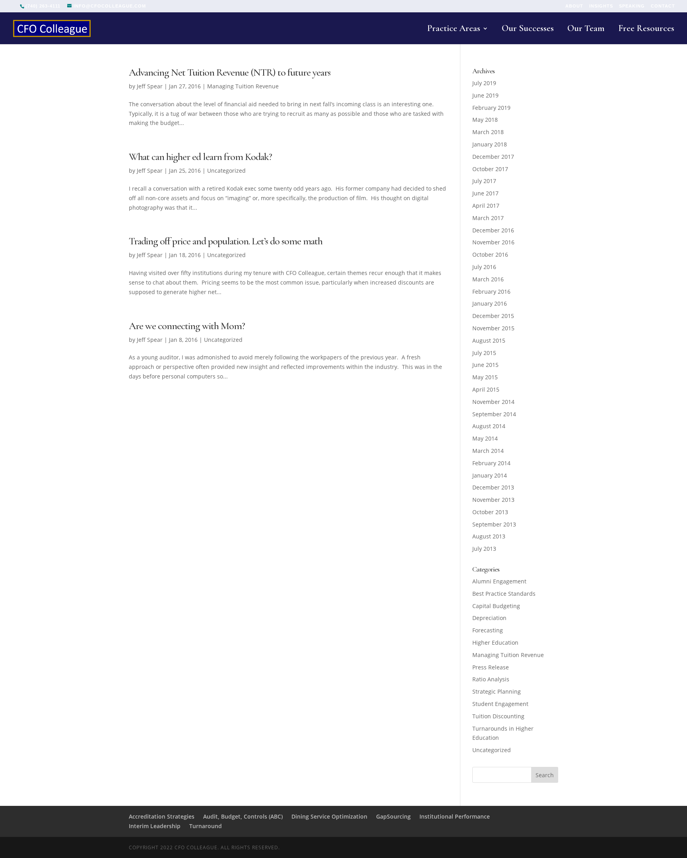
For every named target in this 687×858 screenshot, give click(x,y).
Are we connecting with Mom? (187, 326)
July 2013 (484, 548)
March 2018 (488, 132)
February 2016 (491, 291)
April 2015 (485, 389)
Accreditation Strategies (161, 816)
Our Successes (528, 29)
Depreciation (489, 618)
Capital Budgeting (496, 606)
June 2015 (485, 365)
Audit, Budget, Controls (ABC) (243, 816)
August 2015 (488, 340)
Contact (663, 6)
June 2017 (485, 193)
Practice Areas (453, 29)
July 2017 (484, 181)
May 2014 (485, 438)
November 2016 (493, 242)
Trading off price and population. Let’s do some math (225, 241)
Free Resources (646, 29)
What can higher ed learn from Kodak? (200, 156)
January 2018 (489, 144)
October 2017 (490, 169)
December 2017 (493, 156)
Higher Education (495, 642)
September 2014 (494, 414)
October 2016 (490, 254)
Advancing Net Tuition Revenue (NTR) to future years (229, 72)
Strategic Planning (496, 691)
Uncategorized (226, 170)
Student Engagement (500, 704)
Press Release (490, 667)
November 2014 (493, 402)
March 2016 (488, 279)
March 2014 (488, 450)
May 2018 (485, 119)
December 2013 (493, 487)
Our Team (586, 29)
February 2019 (491, 107)
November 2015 (493, 328)
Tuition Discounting (498, 716)
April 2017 (485, 205)
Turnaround (205, 826)
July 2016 (484, 267)
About (574, 6)
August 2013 (488, 536)
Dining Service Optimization (329, 816)
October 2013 (490, 512)
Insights (601, 6)
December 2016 (493, 230)
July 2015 (484, 353)
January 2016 (489, 303)
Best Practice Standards (504, 593)
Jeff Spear (150, 86)
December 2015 (493, 316)
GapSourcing (393, 816)
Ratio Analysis (490, 679)
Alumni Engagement (499, 581)
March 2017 (488, 218)
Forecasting (487, 630)
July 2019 (484, 83)
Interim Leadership (154, 826)
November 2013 (493, 499)
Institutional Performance (454, 816)
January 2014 (489, 475)
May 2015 (485, 377)
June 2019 (485, 95)
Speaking (632, 6)
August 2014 (488, 426)
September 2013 (494, 524)
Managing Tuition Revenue (243, 86)
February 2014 (491, 463)
